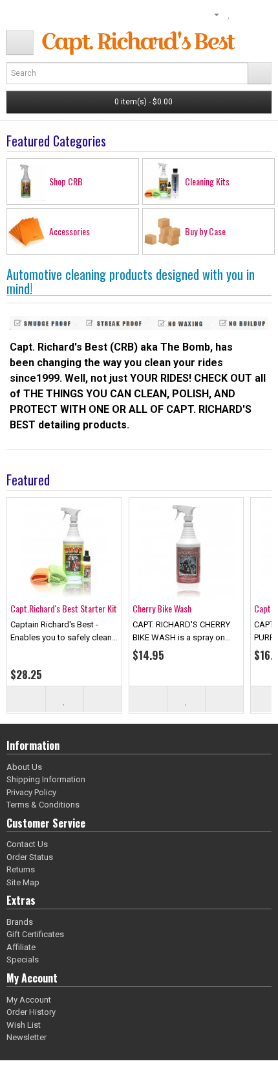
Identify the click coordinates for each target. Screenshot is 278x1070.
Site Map (22, 882)
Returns (20, 869)
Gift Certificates (35, 934)
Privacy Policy (31, 792)
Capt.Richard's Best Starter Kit (63, 608)
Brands (19, 922)
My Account (28, 1000)
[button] (20, 42)
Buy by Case (205, 231)
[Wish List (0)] (229, 14)
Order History (31, 1012)
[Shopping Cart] (242, 14)
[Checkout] (258, 14)
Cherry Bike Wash (162, 608)
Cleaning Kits (207, 181)
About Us (24, 767)
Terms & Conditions (43, 804)
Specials (22, 959)
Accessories (69, 231)
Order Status (29, 857)
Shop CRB (66, 181)
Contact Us (27, 844)
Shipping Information (45, 779)
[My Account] (211, 14)
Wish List (23, 1025)
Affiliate (21, 947)
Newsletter (26, 1037)
